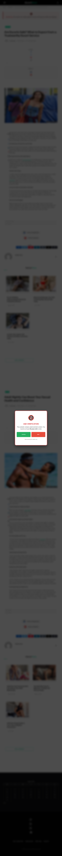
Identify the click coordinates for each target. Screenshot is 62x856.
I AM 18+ (24, 434)
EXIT (38, 434)
